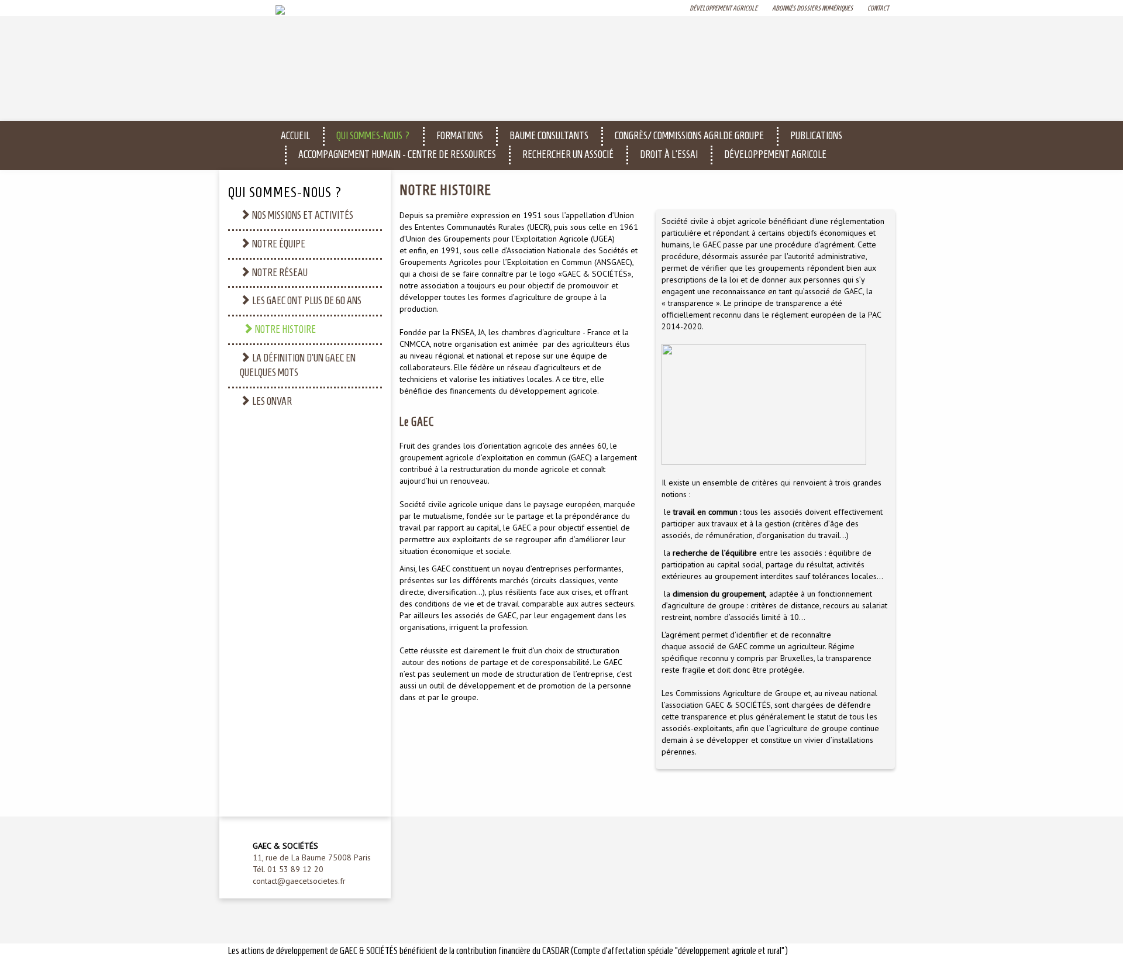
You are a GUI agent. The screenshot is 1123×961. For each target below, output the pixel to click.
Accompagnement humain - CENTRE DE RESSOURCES (397, 154)
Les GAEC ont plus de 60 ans (305, 300)
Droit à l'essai (669, 154)
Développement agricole (775, 154)
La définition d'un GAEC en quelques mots (298, 365)
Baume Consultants (548, 136)
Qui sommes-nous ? (373, 136)
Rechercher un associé (568, 154)
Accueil (295, 136)
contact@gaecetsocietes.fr (299, 881)
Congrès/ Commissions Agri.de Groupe (689, 136)
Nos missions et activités (301, 215)
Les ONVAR (271, 401)
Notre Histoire (284, 329)
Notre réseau (279, 272)
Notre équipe (277, 244)
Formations (459, 136)
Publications (816, 136)
